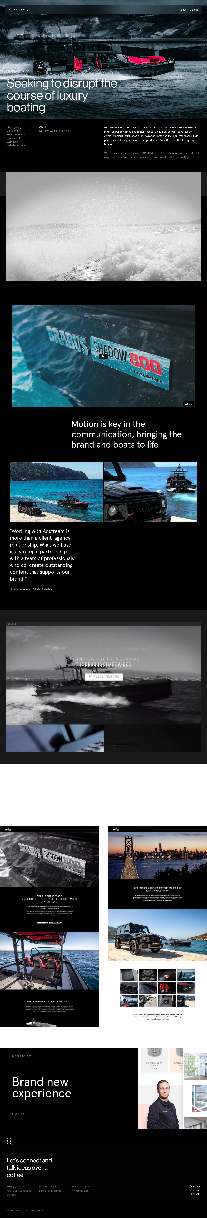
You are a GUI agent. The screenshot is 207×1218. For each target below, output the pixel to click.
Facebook (195, 1186)
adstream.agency (18, 9)
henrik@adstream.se (50, 1190)
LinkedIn (195, 1193)
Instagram (194, 1190)
